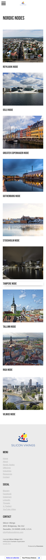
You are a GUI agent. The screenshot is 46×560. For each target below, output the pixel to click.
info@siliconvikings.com (13, 532)
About (5, 461)
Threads (6, 503)
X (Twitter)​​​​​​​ (7, 506)
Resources (7, 474)
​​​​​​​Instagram (7, 497)
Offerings (7, 468)
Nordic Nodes (9, 465)
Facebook (7, 494)
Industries (7, 471)
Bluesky (6, 491)
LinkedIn (6, 500)
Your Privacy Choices (29, 558)
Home (5, 458)
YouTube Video (9, 509)
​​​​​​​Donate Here (7, 543)
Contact (6, 477)
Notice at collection (12, 558)
